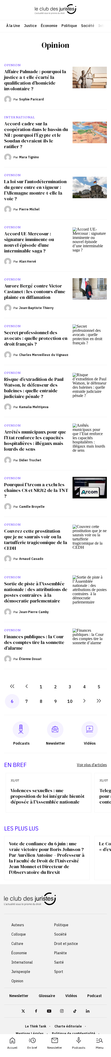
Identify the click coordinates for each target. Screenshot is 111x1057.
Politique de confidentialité (73, 1033)
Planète (60, 953)
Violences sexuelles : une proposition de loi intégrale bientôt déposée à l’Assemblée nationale (47, 796)
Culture (17, 943)
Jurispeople (20, 971)
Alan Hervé (27, 261)
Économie (49, 25)
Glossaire (47, 995)
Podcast (94, 995)
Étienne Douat (30, 659)
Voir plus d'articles (92, 765)
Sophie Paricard (31, 99)
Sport (58, 971)
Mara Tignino (29, 157)
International (22, 962)
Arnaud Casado (31, 559)
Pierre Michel (29, 209)
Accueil (12, 1047)
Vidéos (71, 995)
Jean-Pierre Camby (34, 612)
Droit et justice (66, 943)
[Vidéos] (89, 729)
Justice (30, 25)
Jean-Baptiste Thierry (36, 308)
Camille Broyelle (32, 507)
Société (87, 25)
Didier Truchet (30, 460)
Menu (100, 1047)
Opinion (17, 981)
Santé (59, 962)
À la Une (13, 25)
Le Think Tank (35, 1026)
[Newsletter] (55, 729)
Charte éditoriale (68, 1026)
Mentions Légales (30, 1033)
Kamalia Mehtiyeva (34, 407)
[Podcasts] (20, 730)
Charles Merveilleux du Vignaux (43, 355)
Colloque (18, 934)
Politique (69, 25)
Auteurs (17, 925)
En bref (32, 1047)
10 (70, 701)
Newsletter (54, 1047)
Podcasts (78, 1047)
